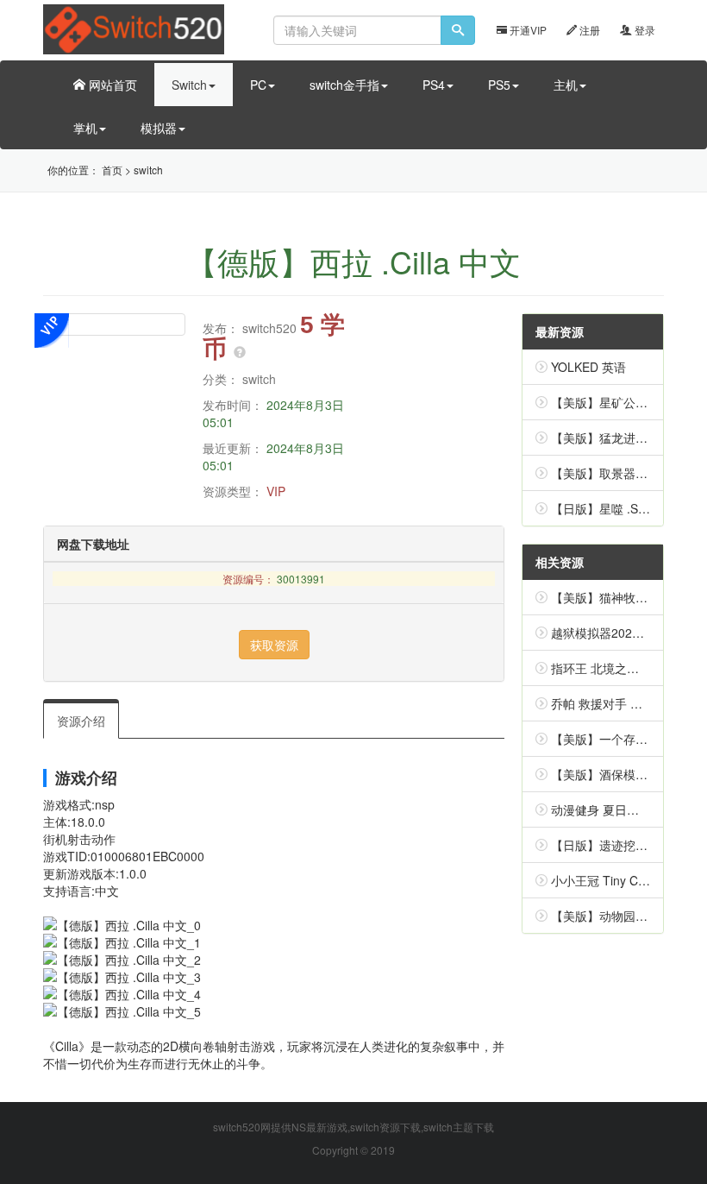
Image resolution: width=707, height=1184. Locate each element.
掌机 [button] (85, 127)
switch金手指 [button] (344, 84)
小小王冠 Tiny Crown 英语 (621, 880)
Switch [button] (189, 84)
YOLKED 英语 (588, 366)
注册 (588, 29)
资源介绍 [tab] (81, 720)
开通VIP (527, 29)
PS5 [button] (499, 84)
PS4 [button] (433, 84)
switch (148, 169)
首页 (112, 169)
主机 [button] (566, 84)
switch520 (269, 328)
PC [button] (258, 84)
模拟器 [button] (159, 127)
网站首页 (111, 84)
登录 (643, 29)
